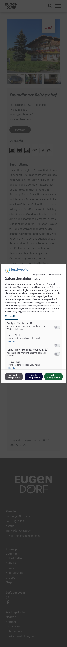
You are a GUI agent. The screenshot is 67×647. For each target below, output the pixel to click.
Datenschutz (55, 274)
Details (11, 342)
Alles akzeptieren (53, 376)
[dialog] (33, 323)
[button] (56, 327)
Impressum (39, 274)
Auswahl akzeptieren (13, 376)
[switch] (57, 327)
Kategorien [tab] (11, 316)
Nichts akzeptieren (33, 376)
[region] (34, 349)
